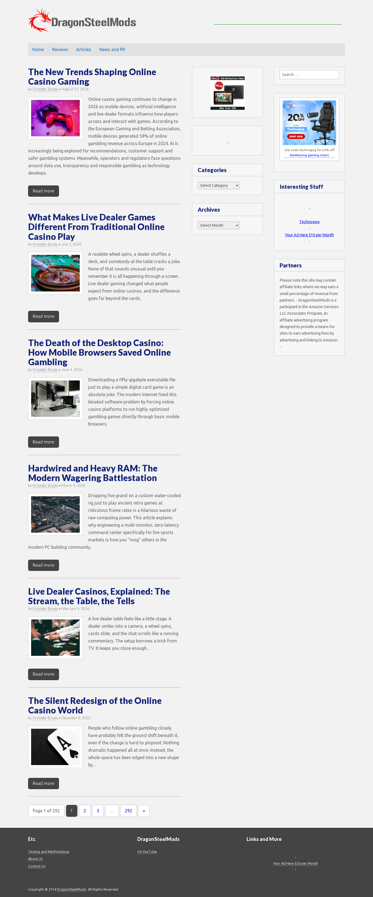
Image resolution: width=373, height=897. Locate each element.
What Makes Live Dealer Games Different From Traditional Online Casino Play (96, 226)
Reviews (60, 49)
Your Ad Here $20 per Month (295, 863)
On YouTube (147, 852)
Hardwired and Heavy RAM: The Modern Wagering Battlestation (93, 473)
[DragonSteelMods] (86, 21)
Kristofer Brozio (45, 89)
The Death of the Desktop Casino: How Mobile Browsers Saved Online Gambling (99, 352)
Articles (83, 49)
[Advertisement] (278, 16)
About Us (35, 859)
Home (38, 49)
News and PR (112, 49)
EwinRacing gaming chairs (309, 155)
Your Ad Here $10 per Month (309, 235)
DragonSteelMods (71, 889)
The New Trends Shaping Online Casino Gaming (92, 76)
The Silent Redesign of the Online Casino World (95, 705)
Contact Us (37, 866)
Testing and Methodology (48, 852)
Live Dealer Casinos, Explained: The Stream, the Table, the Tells (99, 596)
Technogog (309, 222)
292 (128, 810)
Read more (43, 190)
